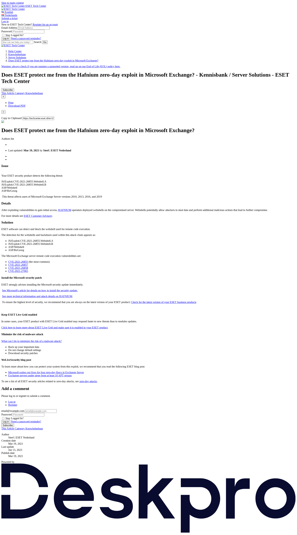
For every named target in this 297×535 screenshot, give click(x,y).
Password (6, 31)
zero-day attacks (88, 381)
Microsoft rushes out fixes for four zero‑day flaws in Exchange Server (46, 372)
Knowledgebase (17, 54)
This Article (8, 93)
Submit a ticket (9, 18)
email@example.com (12, 410)
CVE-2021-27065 (18, 271)
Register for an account (45, 24)
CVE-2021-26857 (18, 264)
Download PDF (17, 105)
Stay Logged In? (15, 35)
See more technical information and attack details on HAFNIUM (37, 296)
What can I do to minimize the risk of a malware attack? (31, 341)
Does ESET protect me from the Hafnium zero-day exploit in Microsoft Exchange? (53, 60)
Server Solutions (17, 57)
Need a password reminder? (26, 38)
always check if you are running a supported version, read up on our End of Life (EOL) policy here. (60, 66)
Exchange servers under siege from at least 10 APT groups (40, 375)
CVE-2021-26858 (18, 267)
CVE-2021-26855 (18, 261)
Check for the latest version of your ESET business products (163, 302)
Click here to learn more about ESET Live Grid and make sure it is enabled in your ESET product (54, 327)
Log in (5, 21)
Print (10, 102)
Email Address (9, 27)
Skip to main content (12, 2)
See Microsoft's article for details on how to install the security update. (40, 290)
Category (20, 93)
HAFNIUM (64, 210)
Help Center (14, 51)
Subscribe (8, 90)
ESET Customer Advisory (38, 215)
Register (12, 404)
